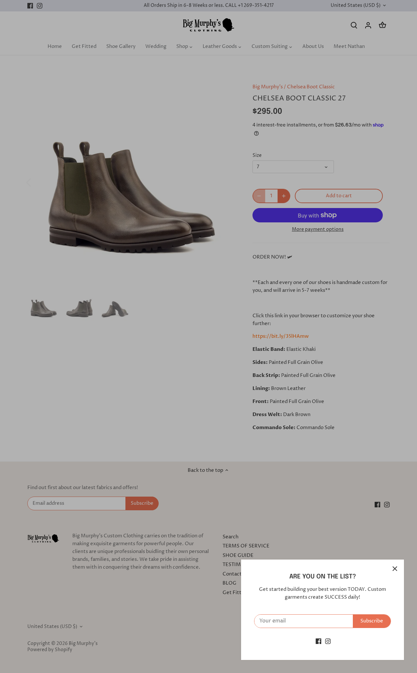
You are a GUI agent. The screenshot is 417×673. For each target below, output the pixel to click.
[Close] (395, 568)
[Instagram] (328, 641)
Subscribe (371, 621)
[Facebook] (318, 641)
